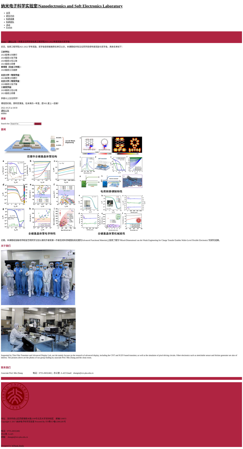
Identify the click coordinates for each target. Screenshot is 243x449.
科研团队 (10, 22)
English (9, 27)
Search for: (5, 124)
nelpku (3, 113)
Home (3, 42)
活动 (8, 25)
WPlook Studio (18, 446)
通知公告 (12, 42)
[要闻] (73, 235)
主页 (8, 13)
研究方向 (10, 16)
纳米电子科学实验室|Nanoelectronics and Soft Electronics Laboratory (62, 6)
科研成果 (10, 19)
